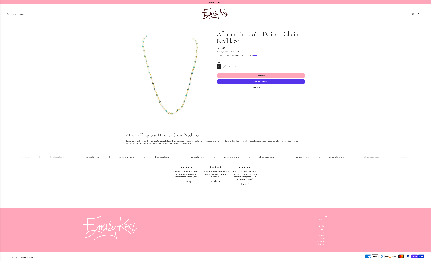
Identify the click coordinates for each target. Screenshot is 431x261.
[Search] (413, 14)
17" (224, 67)
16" (219, 67)
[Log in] (418, 14)
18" (230, 67)
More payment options (261, 87)
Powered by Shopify (27, 257)
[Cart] (423, 14)
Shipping (220, 52)
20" (236, 67)
